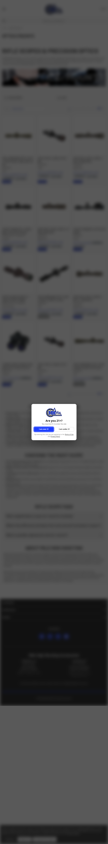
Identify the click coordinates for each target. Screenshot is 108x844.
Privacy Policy (55, 436)
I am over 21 (44, 429)
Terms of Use (69, 434)
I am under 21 (64, 429)
